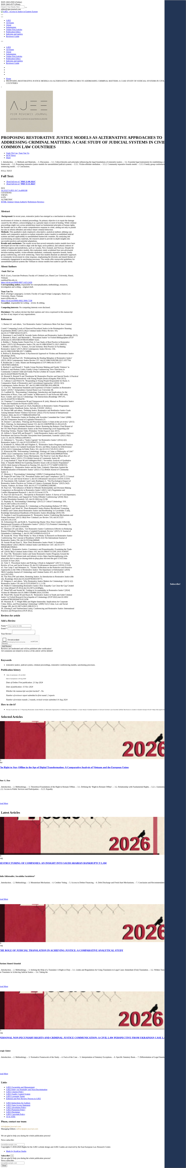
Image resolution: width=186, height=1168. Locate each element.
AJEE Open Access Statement (18, 1105)
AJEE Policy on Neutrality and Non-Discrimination (26, 1089)
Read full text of (21, 181)
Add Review (6, 646)
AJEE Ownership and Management (20, 1087)
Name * (4, 626)
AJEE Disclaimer (13, 1112)
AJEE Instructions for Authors (18, 1103)
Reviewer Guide (12, 36)
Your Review (6, 634)
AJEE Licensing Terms (15, 1096)
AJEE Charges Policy (15, 1092)
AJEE (8, 20)
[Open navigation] (2, 14)
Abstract (10, 202)
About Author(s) (20, 202)
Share (8, 158)
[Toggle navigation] (2, 16)
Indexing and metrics (14, 34)
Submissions (11, 27)
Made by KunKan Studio (16, 1151)
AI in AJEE (10, 1117)
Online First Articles (14, 29)
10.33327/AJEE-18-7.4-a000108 (14, 190)
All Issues (10, 23)
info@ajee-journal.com (11, 1126)
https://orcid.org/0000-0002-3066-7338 (16, 301)
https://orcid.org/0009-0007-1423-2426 (16, 282)
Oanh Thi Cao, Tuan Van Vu (17, 153)
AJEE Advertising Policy (16, 1107)
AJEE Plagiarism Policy (15, 1110)
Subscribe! (175, 584)
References (32, 202)
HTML (4, 202)
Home (8, 79)
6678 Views (11, 155)
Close (4, 1166)
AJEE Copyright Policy (15, 1114)
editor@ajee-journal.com (27, 1129)
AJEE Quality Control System (18, 1094)
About (8, 25)
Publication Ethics (13, 32)
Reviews (40, 202)
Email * (4, 628)
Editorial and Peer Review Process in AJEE (23, 1099)
